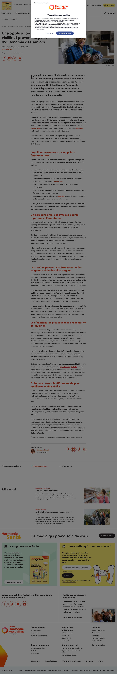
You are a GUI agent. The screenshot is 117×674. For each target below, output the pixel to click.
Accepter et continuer (65, 33)
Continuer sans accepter (41, 3)
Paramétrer (49, 33)
